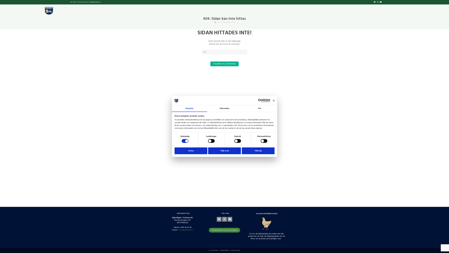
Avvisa (191, 151)
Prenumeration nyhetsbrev (224, 230)
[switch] (211, 141)
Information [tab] (224, 108)
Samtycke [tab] (189, 108)
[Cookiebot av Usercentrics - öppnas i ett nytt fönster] (260, 100)
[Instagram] (224, 219)
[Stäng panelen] (274, 100)
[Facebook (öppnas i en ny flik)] (374, 2)
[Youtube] (230, 219)
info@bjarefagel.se (185, 230)
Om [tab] (259, 108)
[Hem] (215, 22)
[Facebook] (219, 219)
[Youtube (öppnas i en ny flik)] (380, 2)
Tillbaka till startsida (224, 64)
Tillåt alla (258, 151)
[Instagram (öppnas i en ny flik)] (377, 2)
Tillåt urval (224, 151)
